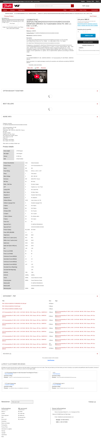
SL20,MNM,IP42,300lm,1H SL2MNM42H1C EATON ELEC (19, 388)
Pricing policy (4, 425)
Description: (29, 38)
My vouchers (21, 419)
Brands (12, 10)
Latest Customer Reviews (13, 364)
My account (4, 419)
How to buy (83, 10)
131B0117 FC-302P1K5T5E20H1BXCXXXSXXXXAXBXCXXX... (20, 377)
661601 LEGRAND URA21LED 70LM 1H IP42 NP (65, 388)
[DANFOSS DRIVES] (18, 6)
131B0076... (81, 47)
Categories (21, 10)
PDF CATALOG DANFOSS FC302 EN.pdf (11, 306)
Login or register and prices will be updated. (87, 25)
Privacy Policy (4, 427)
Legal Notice (4, 434)
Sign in (97, 1)
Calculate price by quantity (84, 29)
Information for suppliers (6, 428)
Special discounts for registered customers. (87, 23)
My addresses (21, 415)
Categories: (29, 55)
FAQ (65, 10)
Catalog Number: (30, 33)
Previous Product (8, 16)
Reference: (29, 31)
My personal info (21, 417)
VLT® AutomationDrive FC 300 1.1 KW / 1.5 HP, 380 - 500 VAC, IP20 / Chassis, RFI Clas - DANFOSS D (24, 312)
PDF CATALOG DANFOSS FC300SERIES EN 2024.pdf (14, 303)
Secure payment (5, 415)
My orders (20, 411)
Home (5, 10)
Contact (3, 413)
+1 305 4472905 (35, 1)
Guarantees (3, 421)
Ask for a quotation (88, 42)
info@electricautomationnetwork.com (66, 417)
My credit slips (21, 413)
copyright (3, 432)
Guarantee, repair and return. (35, 64)
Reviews (43, 68)
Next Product (93, 16)
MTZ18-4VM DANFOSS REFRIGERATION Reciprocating (66, 377)
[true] (72, 5)
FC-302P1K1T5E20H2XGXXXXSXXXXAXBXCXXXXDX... (89, 50)
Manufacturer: (30, 35)
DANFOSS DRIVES (9, 13)
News (2, 436)
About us (3, 411)
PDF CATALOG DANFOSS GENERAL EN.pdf (12, 308)
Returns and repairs (5, 423)
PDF (37, 68)
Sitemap (3, 430)
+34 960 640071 (26, 1)
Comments (94, 10)
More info (30, 68)
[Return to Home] (3, 14)
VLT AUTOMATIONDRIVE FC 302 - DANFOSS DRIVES (25, 13)
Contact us (73, 10)
